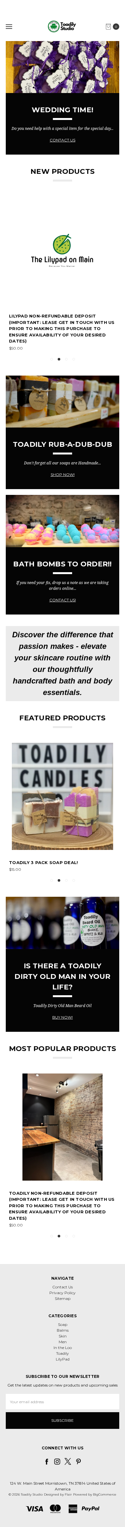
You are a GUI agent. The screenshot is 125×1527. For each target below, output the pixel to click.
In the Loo (63, 1347)
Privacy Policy (62, 1292)
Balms (63, 1330)
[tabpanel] (62, 273)
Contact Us (62, 1287)
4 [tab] (73, 359)
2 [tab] (59, 359)
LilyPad (63, 1359)
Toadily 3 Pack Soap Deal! (43, 862)
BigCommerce (104, 1494)
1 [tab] (51, 359)
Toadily (62, 1353)
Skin (63, 1336)
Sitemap (63, 1298)
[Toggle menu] (9, 26)
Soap (62, 1324)
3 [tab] (66, 359)
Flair (68, 1494)
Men (63, 1341)
